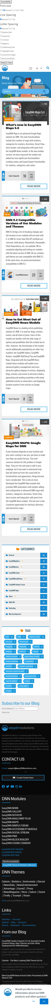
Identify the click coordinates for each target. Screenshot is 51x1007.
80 (44, 567)
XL (18, 10)
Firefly (7, 895)
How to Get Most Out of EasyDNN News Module (25, 308)
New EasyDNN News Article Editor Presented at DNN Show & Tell (25, 976)
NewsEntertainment (27, 885)
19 (43, 561)
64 (44, 555)
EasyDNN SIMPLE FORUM (15, 825)
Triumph (17, 895)
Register (37, 68)
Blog (13, 922)
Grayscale (6, 36)
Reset (3, 62)
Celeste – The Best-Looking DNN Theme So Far (22, 960)
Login (41, 68)
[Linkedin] (20, 786)
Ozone (41, 892)
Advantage (9, 888)
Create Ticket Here (24, 777)
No (34, 1001)
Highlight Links (8, 51)
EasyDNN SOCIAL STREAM (15, 832)
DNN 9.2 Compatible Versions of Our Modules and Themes (25, 208)
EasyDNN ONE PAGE (11, 855)
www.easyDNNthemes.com (17, 900)
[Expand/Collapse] (22, 561)
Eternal (41, 881)
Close (10, 62)
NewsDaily (9, 885)
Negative (5, 43)
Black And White (8, 58)
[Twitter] (7, 786)
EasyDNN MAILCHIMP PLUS (16, 818)
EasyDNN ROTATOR (12, 815)
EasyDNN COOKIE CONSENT (16, 843)
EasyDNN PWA (9, 836)
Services (16, 919)
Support (5, 922)
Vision (26, 895)
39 (44, 614)
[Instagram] (16, 786)
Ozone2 (21, 888)
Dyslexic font (7, 32)
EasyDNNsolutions (22, 275)
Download (15, 925)
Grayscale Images (8, 55)
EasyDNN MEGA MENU (12, 852)
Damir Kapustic (14, 176)
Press (30, 888)
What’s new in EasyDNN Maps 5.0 (25, 113)
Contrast (5, 40)
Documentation (29, 925)
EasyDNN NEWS (10, 808)
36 (44, 602)
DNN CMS (7, 214)
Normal (8, 10)
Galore (32, 892)
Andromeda (29, 881)
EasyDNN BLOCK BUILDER (15, 839)
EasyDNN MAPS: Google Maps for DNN (25, 431)
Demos (5, 925)
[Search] (44, 91)
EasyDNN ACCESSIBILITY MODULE (19, 829)
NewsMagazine (12, 892)
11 (43, 579)
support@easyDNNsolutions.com (22, 768)
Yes (44, 1001)
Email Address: (7, 708)
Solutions (6, 919)
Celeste (6, 881)
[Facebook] (3, 786)
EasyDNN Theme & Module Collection (19, 865)
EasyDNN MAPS (10, 822)
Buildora (16, 881)
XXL (22, 10)
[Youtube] (12, 786)
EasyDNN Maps (9, 119)
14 (43, 573)
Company (22, 922)
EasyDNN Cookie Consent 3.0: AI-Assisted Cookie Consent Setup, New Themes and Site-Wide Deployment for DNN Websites (23, 943)
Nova (24, 892)
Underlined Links (8, 47)
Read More (34, 186)
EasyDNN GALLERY (11, 811)
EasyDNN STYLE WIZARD (12, 849)
